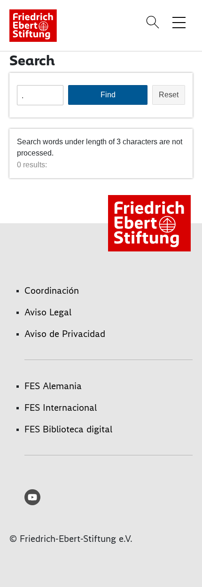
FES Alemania (53, 385)
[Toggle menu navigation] (179, 22)
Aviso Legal (47, 312)
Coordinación (51, 290)
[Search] (154, 22)
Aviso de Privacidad (64, 333)
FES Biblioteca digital (68, 429)
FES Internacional (60, 407)
